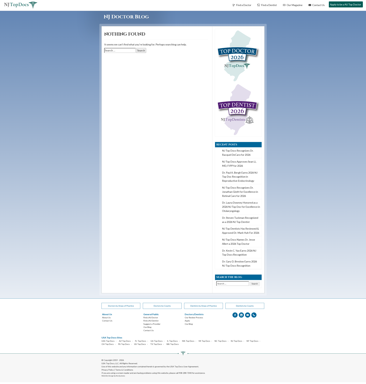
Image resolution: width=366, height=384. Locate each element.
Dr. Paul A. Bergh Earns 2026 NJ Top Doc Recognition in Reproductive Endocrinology (239, 176)
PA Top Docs (124, 344)
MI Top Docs (204, 341)
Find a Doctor (243, 5)
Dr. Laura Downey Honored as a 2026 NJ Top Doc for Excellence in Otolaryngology (241, 206)
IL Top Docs (172, 341)
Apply (187, 320)
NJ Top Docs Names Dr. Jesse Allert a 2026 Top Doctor (238, 241)
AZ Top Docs (125, 341)
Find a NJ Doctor (150, 317)
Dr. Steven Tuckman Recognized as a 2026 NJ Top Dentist (240, 219)
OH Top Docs (108, 344)
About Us (106, 317)
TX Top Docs (156, 344)
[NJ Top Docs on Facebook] (235, 315)
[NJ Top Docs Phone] (253, 315)
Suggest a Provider (151, 324)
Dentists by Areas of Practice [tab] (203, 306)
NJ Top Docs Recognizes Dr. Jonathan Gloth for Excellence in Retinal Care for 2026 (240, 191)
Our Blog (147, 327)
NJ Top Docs (236, 341)
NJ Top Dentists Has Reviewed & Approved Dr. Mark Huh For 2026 (240, 230)
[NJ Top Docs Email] (247, 315)
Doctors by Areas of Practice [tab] (121, 306)
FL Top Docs (140, 341)
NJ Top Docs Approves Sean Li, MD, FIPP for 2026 (239, 163)
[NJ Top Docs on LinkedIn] (241, 315)
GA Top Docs (157, 341)
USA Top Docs (108, 341)
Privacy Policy (108, 370)
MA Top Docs (188, 341)
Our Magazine (294, 5)
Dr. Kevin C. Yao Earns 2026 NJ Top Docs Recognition (239, 252)
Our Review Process (194, 317)
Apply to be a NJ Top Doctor (345, 4)
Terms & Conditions (124, 370)
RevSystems (120, 376)
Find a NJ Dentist (151, 320)
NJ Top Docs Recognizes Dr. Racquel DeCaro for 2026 (237, 152)
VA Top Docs (140, 344)
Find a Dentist (269, 5)
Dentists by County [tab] (245, 306)
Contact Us (318, 5)
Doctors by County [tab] (162, 306)
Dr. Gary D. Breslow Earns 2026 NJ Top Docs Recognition (239, 263)
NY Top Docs (252, 341)
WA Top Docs (172, 344)
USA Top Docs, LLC (110, 363)
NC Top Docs (220, 341)
